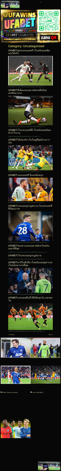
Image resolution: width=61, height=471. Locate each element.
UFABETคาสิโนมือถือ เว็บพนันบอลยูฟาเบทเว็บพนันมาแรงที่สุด (30, 264)
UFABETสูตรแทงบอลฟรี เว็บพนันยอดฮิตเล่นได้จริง (29, 52)
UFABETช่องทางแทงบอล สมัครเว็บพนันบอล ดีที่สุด (28, 247)
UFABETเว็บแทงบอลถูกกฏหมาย (24, 255)
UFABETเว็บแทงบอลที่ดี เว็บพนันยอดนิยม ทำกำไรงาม (29, 131)
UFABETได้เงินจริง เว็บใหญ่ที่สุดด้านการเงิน (29, 141)
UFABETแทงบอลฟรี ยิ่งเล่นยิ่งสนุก (25, 175)
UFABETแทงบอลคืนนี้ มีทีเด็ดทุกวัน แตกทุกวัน (30, 299)
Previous (11, 334)
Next (51, 334)
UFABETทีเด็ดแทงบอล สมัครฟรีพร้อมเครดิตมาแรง (27, 91)
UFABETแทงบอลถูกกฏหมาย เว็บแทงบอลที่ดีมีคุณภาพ (30, 207)
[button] (40, 2)
